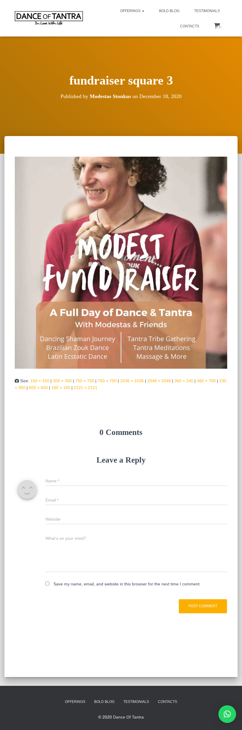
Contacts (189, 26)
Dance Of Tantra (128, 717)
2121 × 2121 (85, 387)
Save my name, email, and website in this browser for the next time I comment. (127, 584)
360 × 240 (183, 380)
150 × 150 (39, 380)
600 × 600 (38, 387)
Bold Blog (169, 11)
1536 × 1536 (132, 380)
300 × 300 (62, 380)
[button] (142, 11)
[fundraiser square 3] (121, 262)
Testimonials (207, 11)
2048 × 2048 (159, 380)
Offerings (130, 11)
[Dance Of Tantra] (48, 18)
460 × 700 (206, 380)
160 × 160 (60, 387)
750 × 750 (84, 380)
